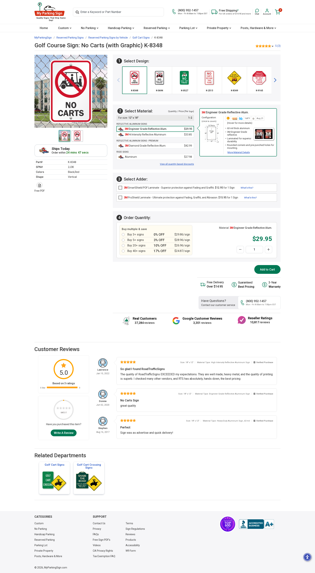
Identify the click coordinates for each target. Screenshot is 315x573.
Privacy (97, 528)
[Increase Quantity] (268, 249)
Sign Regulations (135, 528)
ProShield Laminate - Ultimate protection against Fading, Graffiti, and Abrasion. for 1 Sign (181, 197)
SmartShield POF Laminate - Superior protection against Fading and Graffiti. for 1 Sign (179, 187)
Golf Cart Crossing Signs (89, 466)
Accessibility (133, 545)
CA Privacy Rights (103, 550)
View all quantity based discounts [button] (177, 164)
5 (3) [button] (278, 45)
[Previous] (119, 80)
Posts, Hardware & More (257, 28)
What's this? (247, 187)
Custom (63, 28)
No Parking (88, 28)
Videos (97, 545)
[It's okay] (63, 408)
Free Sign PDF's (101, 539)
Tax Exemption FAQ (104, 556)
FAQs (96, 534)
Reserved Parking (155, 28)
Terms (129, 523)
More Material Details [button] (239, 152)
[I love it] (69, 408)
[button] (257, 12)
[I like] (66, 408)
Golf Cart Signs (54, 464)
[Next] (274, 80)
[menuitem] (43, 28)
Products (131, 539)
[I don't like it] (60, 408)
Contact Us (99, 523)
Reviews (130, 534)
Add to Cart (267, 269)
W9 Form (131, 550)
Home (44, 28)
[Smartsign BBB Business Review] (256, 524)
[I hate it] (57, 408)
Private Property (217, 28)
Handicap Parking (119, 28)
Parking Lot (187, 28)
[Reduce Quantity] (240, 249)
